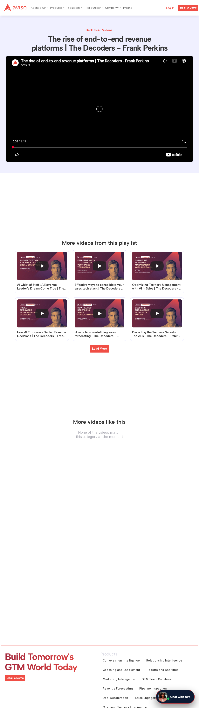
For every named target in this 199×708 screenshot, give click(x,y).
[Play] (42, 266)
